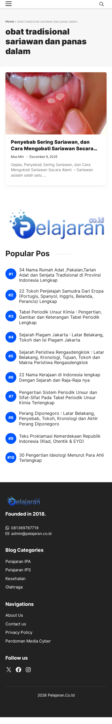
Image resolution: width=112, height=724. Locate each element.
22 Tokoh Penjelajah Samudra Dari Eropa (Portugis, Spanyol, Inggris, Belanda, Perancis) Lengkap (61, 296)
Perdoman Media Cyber (28, 641)
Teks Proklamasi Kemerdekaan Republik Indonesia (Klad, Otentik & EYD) (60, 439)
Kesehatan (15, 578)
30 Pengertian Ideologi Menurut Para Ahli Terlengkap (61, 458)
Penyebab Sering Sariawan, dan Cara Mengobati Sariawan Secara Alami (52, 148)
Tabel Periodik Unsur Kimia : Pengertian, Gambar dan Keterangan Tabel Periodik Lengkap (60, 317)
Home (9, 21)
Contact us (15, 623)
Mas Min (17, 157)
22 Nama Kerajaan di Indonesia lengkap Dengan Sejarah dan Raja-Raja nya (59, 377)
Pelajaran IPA (18, 561)
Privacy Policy (18, 632)
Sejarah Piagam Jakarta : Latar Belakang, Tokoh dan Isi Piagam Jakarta (61, 337)
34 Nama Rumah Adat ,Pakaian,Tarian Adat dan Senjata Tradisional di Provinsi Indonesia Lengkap (60, 275)
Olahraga (14, 587)
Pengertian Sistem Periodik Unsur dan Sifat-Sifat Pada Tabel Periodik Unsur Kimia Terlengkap (58, 397)
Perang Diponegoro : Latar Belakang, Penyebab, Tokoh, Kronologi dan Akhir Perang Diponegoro (58, 418)
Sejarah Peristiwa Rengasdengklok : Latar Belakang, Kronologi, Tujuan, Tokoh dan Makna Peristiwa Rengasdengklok (61, 357)
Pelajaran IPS (18, 569)
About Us (14, 615)
